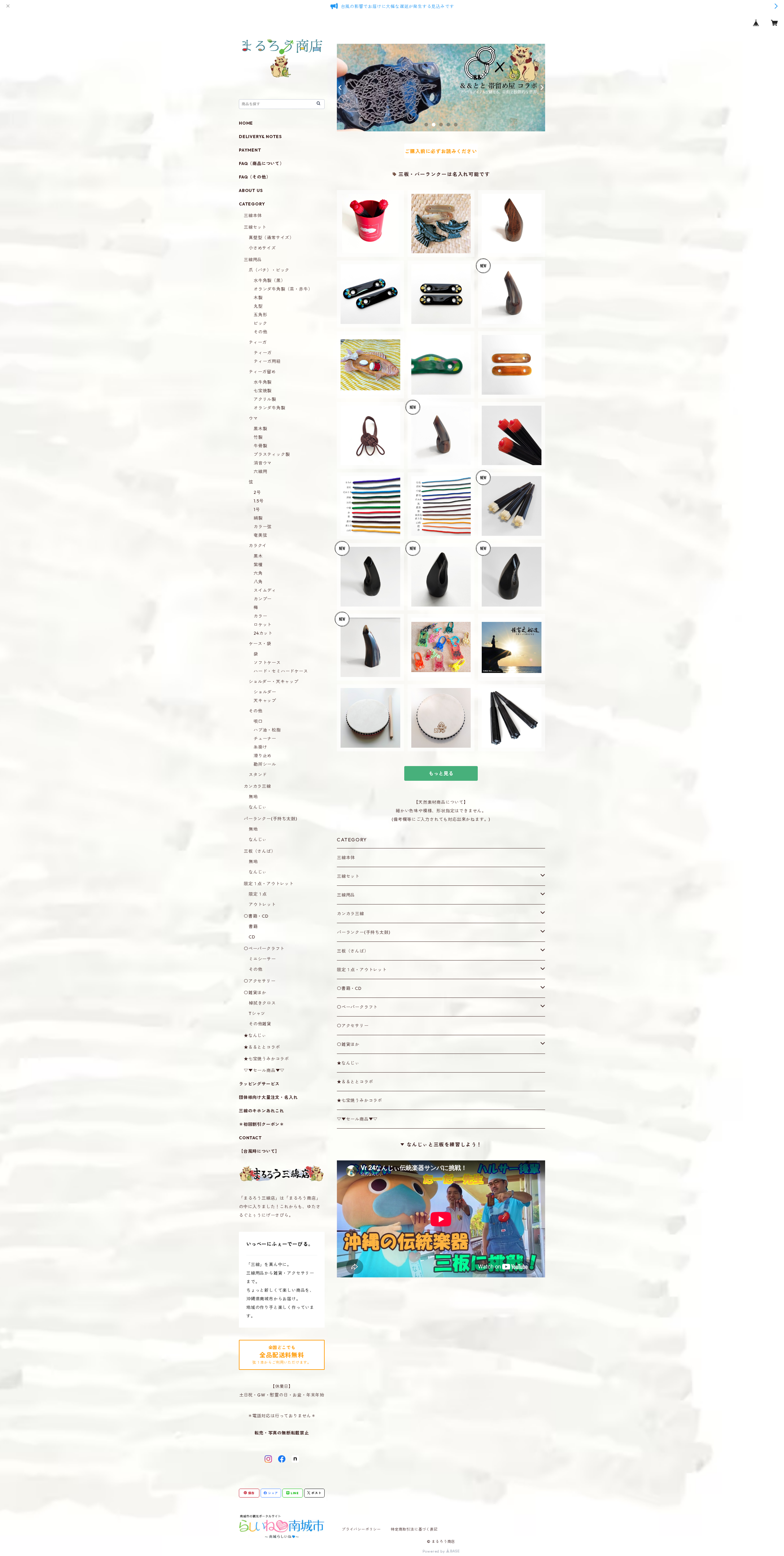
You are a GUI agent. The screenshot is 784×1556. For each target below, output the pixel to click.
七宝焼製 (263, 390)
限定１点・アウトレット (362, 969)
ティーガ (258, 342)
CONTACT (250, 1138)
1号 (257, 509)
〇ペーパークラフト (357, 1007)
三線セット (348, 876)
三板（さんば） (353, 951)
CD (252, 937)
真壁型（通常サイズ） (271, 237)
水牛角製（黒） (269, 280)
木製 (258, 297)
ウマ (253, 418)
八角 (258, 581)
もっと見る (441, 773)
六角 (258, 573)
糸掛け (260, 747)
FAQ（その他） (254, 177)
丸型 (258, 306)
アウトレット (262, 904)
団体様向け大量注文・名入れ (268, 1097)
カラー (260, 616)
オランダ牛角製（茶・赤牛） (283, 289)
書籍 (253, 926)
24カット (263, 633)
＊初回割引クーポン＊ (261, 1124)
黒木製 (260, 428)
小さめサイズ (262, 248)
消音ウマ (263, 463)
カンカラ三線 (350, 913)
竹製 (258, 437)
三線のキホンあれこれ (261, 1111)
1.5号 (259, 501)
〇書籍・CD (349, 988)
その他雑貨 (260, 1024)
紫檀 (258, 564)
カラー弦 (263, 526)
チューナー (265, 738)
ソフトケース (267, 662)
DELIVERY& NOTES (260, 136)
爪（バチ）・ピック (269, 270)
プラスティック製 (272, 454)
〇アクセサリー (353, 1025)
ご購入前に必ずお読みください (441, 151)
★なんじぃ (348, 1063)
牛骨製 (260, 446)
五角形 (260, 315)
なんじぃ (258, 807)
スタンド (258, 774)
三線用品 (346, 895)
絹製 (258, 518)
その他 (260, 332)
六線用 (260, 471)
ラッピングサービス (259, 1084)
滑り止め (263, 755)
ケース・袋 (260, 643)
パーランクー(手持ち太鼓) (363, 932)
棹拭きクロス (262, 1003)
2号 (257, 492)
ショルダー (265, 692)
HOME (246, 123)
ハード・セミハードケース (281, 671)
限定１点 (258, 894)
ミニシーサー (262, 959)
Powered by (434, 1551)
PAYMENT (250, 150)
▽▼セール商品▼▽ (357, 1119)
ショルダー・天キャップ (274, 681)
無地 (253, 796)
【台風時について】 (259, 1151)
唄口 (258, 721)
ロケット (263, 624)
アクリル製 (265, 399)
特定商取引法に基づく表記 (414, 1529)
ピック (260, 323)
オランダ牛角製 (269, 408)
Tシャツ (257, 1013)
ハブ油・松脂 (267, 730)
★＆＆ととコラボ (355, 1081)
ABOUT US (251, 190)
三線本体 (346, 857)
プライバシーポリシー (361, 1529)
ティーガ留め (262, 371)
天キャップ (265, 700)
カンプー (263, 599)
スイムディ (265, 590)
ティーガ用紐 (267, 361)
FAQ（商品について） (261, 163)
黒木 (258, 556)
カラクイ (258, 545)
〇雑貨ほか (348, 1044)
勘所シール (265, 764)
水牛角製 (263, 382)
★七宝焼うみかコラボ (359, 1100)
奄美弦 (260, 535)
